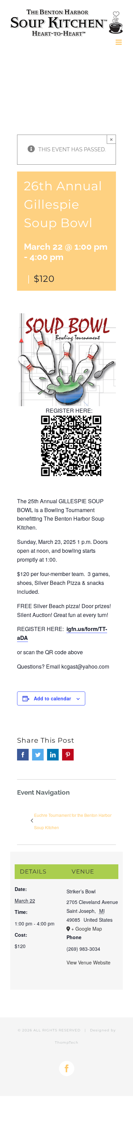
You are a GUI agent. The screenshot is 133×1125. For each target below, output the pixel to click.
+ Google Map (86, 928)
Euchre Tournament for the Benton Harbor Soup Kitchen (73, 821)
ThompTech (66, 1042)
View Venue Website (88, 962)
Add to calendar (52, 698)
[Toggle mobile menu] (119, 42)
